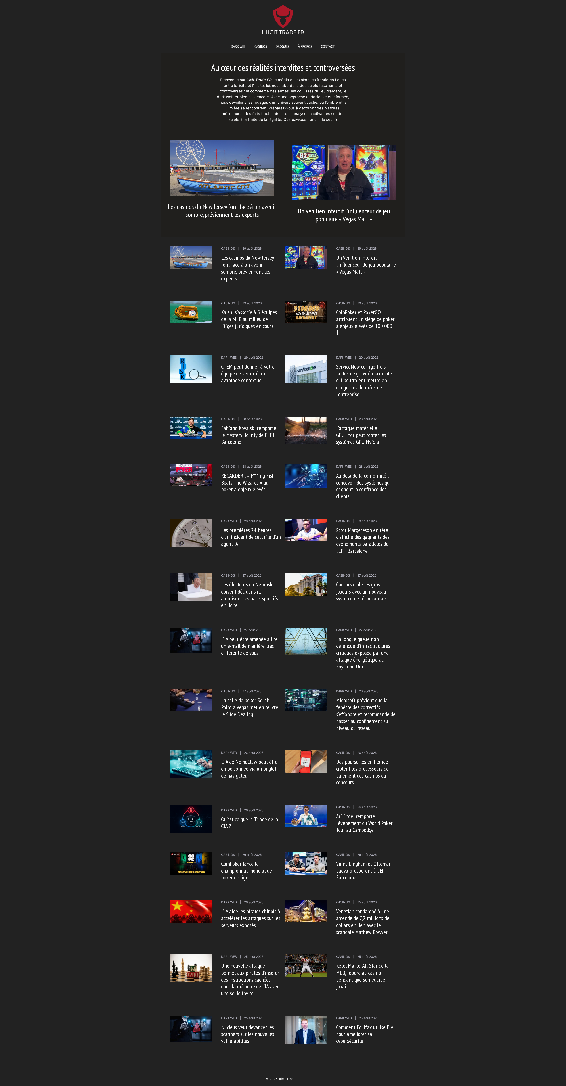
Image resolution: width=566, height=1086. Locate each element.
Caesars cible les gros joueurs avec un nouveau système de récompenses (361, 591)
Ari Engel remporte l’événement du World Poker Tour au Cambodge (364, 822)
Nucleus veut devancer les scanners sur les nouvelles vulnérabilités (247, 1033)
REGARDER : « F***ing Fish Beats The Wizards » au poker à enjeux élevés (248, 482)
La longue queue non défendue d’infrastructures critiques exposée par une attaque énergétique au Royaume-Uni (363, 652)
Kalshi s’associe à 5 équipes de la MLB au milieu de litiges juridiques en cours (249, 318)
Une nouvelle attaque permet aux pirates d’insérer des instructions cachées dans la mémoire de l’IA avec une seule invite (250, 979)
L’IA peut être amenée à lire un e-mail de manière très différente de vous (249, 645)
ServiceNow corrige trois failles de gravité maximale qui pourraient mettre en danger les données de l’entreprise (364, 380)
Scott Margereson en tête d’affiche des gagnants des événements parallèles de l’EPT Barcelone (363, 540)
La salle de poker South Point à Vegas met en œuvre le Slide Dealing (249, 707)
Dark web (238, 46)
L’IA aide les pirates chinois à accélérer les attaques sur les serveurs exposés (250, 918)
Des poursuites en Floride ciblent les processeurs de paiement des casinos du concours (362, 772)
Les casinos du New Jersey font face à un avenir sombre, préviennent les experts (222, 210)
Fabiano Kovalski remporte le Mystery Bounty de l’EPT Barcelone (248, 434)
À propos (305, 46)
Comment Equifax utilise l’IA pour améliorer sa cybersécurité (364, 1033)
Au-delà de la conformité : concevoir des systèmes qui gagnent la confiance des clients (363, 486)
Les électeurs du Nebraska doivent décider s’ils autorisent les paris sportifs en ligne (249, 595)
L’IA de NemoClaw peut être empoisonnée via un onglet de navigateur (249, 768)
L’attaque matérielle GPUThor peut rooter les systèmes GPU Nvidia (361, 434)
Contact (328, 46)
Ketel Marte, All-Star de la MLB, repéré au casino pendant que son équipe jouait (362, 976)
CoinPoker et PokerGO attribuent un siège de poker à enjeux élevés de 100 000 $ (365, 322)
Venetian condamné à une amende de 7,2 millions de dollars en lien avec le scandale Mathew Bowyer (362, 922)
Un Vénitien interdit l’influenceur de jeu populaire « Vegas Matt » (344, 215)
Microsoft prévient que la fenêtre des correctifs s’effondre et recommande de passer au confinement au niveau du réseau (366, 714)
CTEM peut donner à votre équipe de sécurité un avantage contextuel (248, 373)
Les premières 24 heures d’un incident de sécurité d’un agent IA (251, 536)
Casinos (260, 46)
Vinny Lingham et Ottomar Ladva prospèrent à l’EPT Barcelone (363, 870)
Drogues (282, 46)
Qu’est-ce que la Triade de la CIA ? (249, 823)
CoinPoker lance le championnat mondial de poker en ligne (246, 870)
